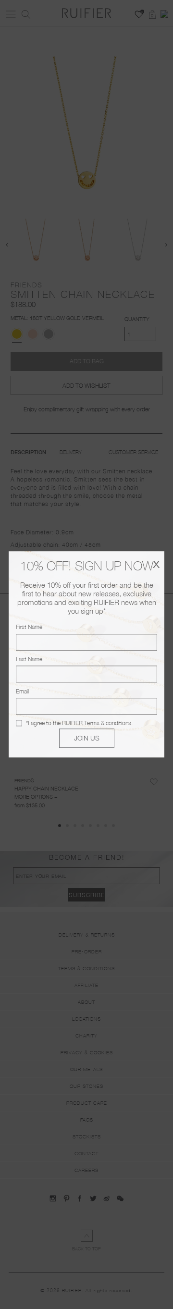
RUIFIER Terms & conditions (96, 723)
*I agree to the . (79, 723)
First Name (29, 627)
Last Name (29, 659)
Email (22, 691)
